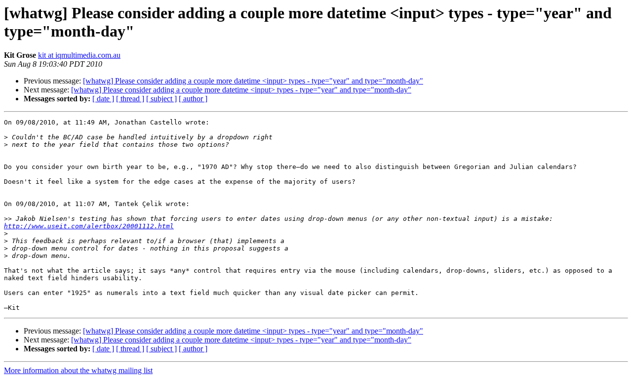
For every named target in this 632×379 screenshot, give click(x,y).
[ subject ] (161, 98)
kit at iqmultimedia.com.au (79, 55)
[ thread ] (130, 98)
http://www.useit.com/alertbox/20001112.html (89, 226)
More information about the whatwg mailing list (78, 370)
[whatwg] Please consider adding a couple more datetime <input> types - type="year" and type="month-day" (253, 81)
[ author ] (193, 98)
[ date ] (103, 98)
